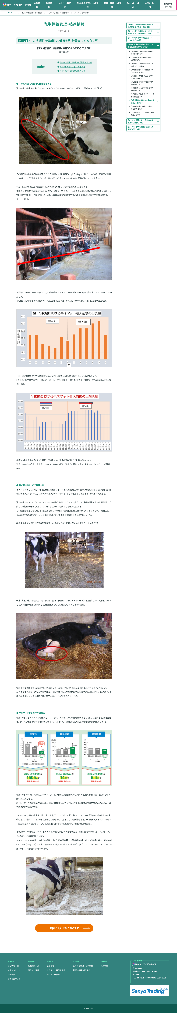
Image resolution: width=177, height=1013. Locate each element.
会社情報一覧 (13, 965)
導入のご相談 (33, 970)
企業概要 (11, 974)
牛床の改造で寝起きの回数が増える (76, 62)
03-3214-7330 (143, 977)
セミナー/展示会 (64, 5)
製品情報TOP (33, 965)
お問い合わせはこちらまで (64, 928)
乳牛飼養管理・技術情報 (87, 5)
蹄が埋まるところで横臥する (72, 66)
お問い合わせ (150, 5)
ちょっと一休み (133, 5)
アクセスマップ (14, 979)
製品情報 (49, 5)
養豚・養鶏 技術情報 (112, 5)
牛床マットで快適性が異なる (72, 70)
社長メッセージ (14, 970)
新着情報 (50, 965)
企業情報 (37, 5)
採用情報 (168, 5)
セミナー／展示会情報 (56, 970)
